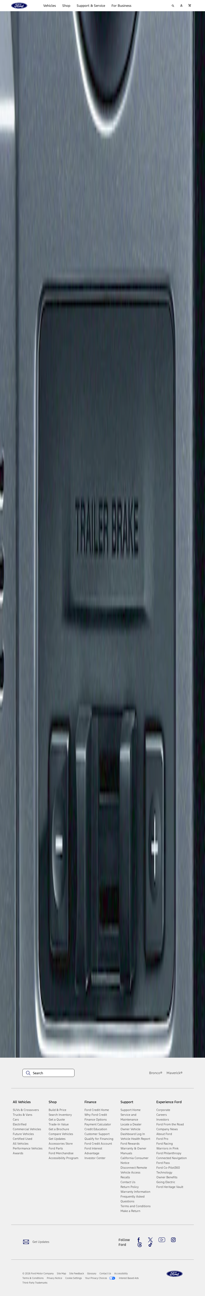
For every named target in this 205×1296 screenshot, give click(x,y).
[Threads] (139, 1244)
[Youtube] (162, 1239)
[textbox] (48, 1073)
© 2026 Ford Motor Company (38, 1273)
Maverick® (175, 1073)
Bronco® (155, 1073)
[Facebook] (139, 1239)
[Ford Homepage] (175, 1274)
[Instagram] (173, 1239)
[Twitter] (150, 1239)
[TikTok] (150, 1244)
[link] (61, 1273)
